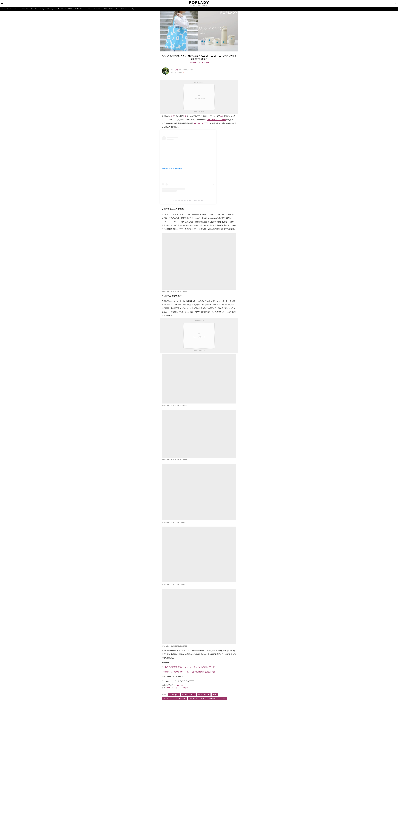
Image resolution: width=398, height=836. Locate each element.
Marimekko (198, 123)
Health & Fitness (60, 9)
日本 (184, 116)
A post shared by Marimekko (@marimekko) (188, 200)
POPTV (70, 9)
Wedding (50, 9)
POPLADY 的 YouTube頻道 (177, 688)
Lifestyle (42, 9)
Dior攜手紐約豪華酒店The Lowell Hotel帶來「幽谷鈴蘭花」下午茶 (188, 667)
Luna (176, 70)
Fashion (16, 9)
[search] (395, 2)
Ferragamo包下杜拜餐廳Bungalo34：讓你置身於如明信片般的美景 (188, 672)
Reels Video (98, 9)
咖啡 (221, 116)
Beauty (9, 9)
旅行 (172, 116)
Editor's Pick (25, 9)
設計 (206, 123)
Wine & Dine (203, 62)
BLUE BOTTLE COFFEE (216, 120)
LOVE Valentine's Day (127, 9)
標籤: (164, 694)
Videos (90, 9)
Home (3, 9)
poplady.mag (179, 685)
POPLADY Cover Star (111, 9)
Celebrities (34, 9)
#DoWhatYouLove (80, 9)
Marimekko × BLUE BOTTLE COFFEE (207, 698)
